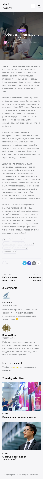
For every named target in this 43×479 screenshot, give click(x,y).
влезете (15, 367)
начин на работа (18, 240)
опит (20, 244)
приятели (7, 248)
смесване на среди (21, 248)
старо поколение (10, 252)
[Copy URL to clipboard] (38, 263)
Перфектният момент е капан (19, 417)
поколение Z (29, 244)
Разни (21, 30)
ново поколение (9, 244)
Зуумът (6, 240)
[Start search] (39, 6)
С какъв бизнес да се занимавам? (14, 458)
